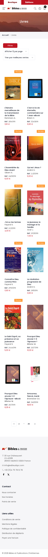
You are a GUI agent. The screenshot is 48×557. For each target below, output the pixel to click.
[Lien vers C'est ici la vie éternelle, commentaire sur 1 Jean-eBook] (35, 88)
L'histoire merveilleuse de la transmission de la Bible (12, 113)
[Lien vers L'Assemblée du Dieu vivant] (13, 148)
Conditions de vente (11, 519)
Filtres (10, 45)
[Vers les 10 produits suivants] (34, 423)
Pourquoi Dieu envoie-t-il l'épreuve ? (33, 340)
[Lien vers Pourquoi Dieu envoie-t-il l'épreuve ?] (35, 317)
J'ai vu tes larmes (13, 223)
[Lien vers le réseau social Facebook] (3, 474)
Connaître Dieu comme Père (12, 282)
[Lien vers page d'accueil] (17, 8)
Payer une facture (10, 538)
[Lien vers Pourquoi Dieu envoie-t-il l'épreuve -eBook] (13, 374)
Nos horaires (7, 497)
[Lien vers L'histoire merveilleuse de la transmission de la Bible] (13, 88)
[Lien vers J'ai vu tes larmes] (13, 202)
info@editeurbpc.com (14, 465)
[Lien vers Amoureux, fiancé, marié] (35, 374)
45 (29, 424)
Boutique (12, 2)
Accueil (5, 35)
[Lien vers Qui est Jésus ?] (35, 148)
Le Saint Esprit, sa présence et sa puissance (12, 340)
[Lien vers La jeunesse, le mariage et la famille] (35, 202)
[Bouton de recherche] (35, 8)
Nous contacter (9, 492)
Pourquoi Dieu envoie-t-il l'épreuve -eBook (13, 397)
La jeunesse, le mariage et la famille (33, 226)
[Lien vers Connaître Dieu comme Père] (13, 259)
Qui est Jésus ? (34, 168)
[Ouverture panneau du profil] (39, 8)
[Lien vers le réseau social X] (8, 474)
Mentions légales (9, 524)
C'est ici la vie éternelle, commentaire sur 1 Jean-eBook (35, 113)
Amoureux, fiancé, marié (33, 396)
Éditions (29, 2)
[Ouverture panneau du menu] (4, 8)
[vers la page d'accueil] (24, 448)
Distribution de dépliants (13, 533)
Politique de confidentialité (14, 528)
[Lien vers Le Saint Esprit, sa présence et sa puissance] (13, 317)
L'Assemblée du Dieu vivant (12, 170)
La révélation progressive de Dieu (34, 283)
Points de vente (9, 501)
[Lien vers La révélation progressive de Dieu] (35, 259)
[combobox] (16, 51)
